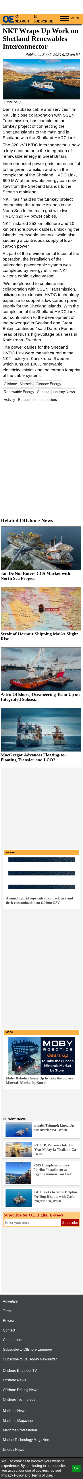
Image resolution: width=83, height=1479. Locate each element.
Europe (24, 400)
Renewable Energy (19, 392)
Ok (76, 1468)
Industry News (63, 392)
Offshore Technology (19, 1399)
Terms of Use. (42, 1475)
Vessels (26, 384)
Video (9, 1032)
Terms (7, 1311)
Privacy (9, 1320)
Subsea (43, 392)
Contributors (12, 1340)
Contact (9, 1330)
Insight (10, 852)
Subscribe (43, 21)
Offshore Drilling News (20, 1390)
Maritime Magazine (18, 1420)
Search (22, 21)
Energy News (13, 1449)
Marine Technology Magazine (26, 1440)
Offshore (10, 384)
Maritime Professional (20, 1430)
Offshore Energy (48, 384)
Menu (75, 18)
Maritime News (14, 1411)
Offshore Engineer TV (20, 1370)
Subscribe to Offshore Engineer (27, 1349)
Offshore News (14, 1380)
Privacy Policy (12, 1475)
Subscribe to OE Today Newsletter (30, 1359)
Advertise (10, 1301)
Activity (9, 400)
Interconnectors (45, 400)
